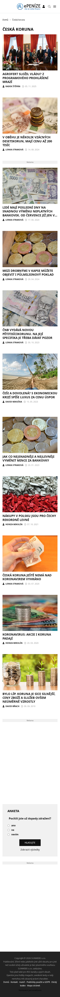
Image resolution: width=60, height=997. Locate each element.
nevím (14, 834)
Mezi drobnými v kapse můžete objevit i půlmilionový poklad (28, 272)
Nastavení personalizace (30, 990)
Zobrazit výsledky (30, 849)
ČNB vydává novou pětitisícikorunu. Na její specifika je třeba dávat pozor (27, 334)
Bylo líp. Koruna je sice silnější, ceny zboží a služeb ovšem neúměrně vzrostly (28, 698)
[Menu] (55, 7)
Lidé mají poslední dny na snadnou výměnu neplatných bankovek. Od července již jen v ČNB (28, 213)
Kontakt (14, 982)
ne (12, 830)
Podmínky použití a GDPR (38, 982)
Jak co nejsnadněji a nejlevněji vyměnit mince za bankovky (28, 458)
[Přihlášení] (43, 6)
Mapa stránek (33, 985)
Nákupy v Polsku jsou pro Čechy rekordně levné (29, 518)
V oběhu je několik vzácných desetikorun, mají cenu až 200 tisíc (27, 141)
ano (13, 825)
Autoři (22, 982)
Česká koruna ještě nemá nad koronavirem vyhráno (27, 577)
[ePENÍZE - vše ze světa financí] (28, 6)
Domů (6, 982)
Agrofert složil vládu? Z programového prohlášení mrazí (25, 78)
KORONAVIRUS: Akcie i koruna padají (26, 636)
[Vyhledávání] (49, 6)
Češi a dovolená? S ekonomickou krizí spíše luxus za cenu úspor (29, 395)
